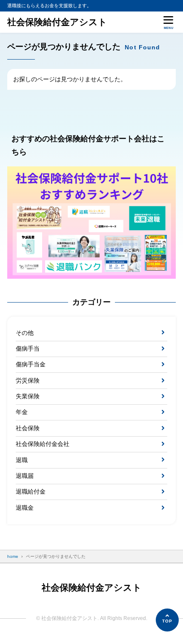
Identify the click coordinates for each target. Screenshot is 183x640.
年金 (22, 412)
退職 (22, 460)
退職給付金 (31, 491)
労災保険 (28, 380)
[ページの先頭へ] (167, 620)
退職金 (25, 507)
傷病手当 (28, 348)
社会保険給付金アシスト (57, 22)
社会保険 (28, 428)
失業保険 (28, 396)
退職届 (25, 475)
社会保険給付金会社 (42, 443)
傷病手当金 (31, 364)
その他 (25, 332)
